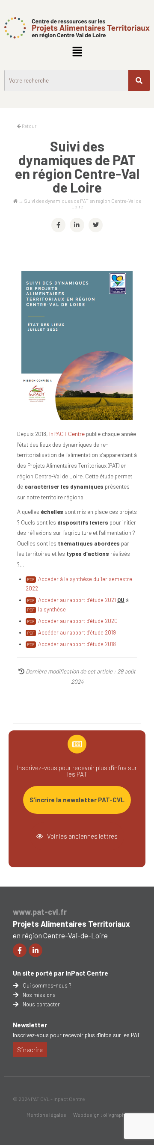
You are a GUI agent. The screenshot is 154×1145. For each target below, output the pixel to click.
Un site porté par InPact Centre (60, 973)
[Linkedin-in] (35, 950)
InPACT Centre (67, 433)
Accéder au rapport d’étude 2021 (77, 599)
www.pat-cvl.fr (40, 912)
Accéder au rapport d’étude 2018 (77, 644)
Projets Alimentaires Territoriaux (71, 923)
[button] (77, 52)
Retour (28, 126)
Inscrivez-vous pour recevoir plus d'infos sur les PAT (76, 1035)
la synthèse (52, 609)
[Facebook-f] (20, 950)
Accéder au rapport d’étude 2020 (78, 620)
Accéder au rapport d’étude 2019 (77, 632)
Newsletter (30, 1025)
